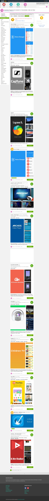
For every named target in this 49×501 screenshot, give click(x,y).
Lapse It (12, 112)
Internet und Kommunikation (5, 21)
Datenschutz (2, 40)
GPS (1, 46)
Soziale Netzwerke (3, 68)
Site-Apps (21, 341)
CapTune (12, 62)
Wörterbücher (3, 81)
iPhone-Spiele (7, 486)
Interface (2, 49)
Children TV (13, 338)
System (2, 24)
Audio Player (2, 28)
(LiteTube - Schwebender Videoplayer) (18, 434)
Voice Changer (13, 24)
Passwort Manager (3, 63)
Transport (2, 74)
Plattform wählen (41, 26)
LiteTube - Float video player (16, 433)
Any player (13, 301)
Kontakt (25, 492)
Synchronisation (3, 69)
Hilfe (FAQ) (25, 493)
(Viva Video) (17, 376)
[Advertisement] (5, 100)
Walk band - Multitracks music (22, 413)
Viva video (13, 376)
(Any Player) (17, 301)
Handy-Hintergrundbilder (9, 490)
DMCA (23, 499)
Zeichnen (2, 82)
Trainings (2, 73)
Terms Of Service (20, 499)
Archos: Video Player (15, 214)
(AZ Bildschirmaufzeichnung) (15, 265)
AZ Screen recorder (14, 264)
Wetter (2, 78)
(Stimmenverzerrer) (20, 24)
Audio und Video (13, 65)
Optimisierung (3, 60)
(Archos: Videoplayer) (23, 214)
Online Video (2, 59)
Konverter (2, 50)
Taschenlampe (3, 72)
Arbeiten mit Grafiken (4, 16)
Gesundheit (2, 45)
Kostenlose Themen (8, 491)
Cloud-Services (3, 37)
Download (2, 41)
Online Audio (2, 58)
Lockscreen (2, 54)
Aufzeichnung (3, 31)
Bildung (2, 19)
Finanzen (2, 42)
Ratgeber (2, 64)
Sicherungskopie (3, 65)
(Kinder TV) (17, 338)
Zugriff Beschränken (4, 83)
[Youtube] (28, 488)
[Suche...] (47, 6)
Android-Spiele (8, 485)
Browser (2, 36)
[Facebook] (25, 488)
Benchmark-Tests (3, 32)
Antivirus (2, 27)
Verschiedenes (3, 25)
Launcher (2, 51)
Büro (1, 20)
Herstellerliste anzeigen (41, 25)
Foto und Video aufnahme (24, 379)
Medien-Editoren (3, 55)
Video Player (2, 77)
